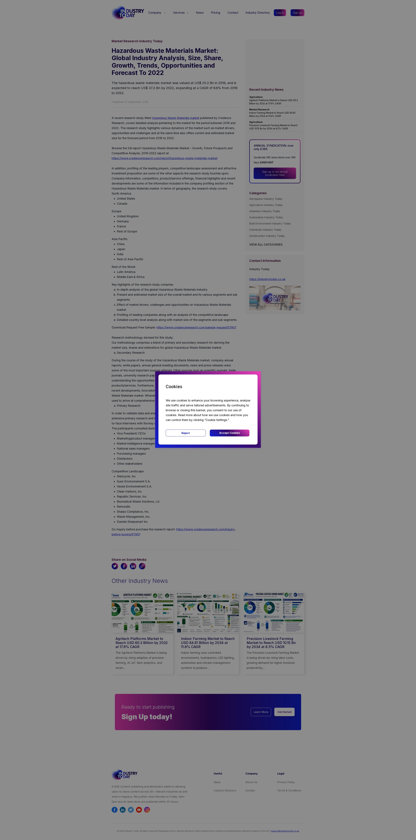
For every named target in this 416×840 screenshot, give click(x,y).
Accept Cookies (229, 432)
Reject (186, 433)
